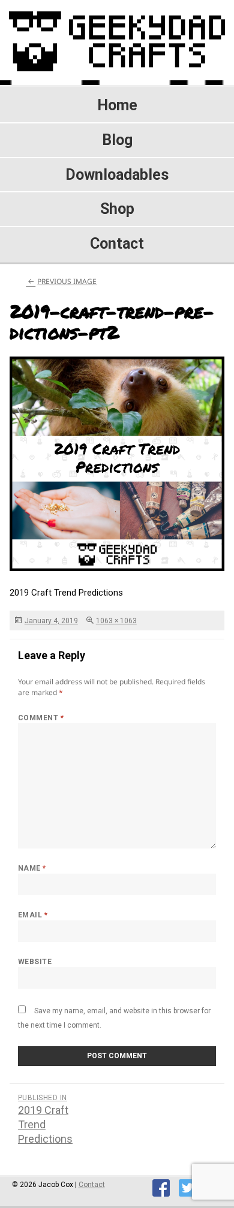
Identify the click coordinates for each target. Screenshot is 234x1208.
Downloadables (117, 174)
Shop (117, 209)
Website (35, 962)
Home (117, 105)
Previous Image (67, 281)
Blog (117, 140)
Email (32, 915)
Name (32, 868)
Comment (41, 718)
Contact (117, 243)
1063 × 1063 (116, 621)
